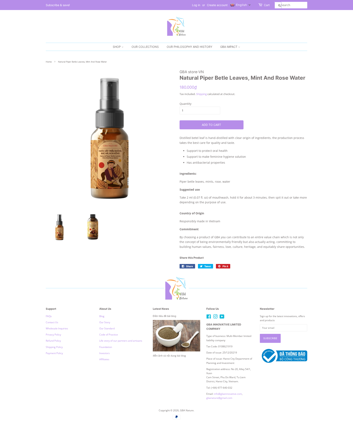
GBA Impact (229, 46)
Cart (267, 5)
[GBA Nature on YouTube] (222, 317)
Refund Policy (53, 340)
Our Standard (107, 328)
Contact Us (52, 322)
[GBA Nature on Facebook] (208, 317)
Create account (217, 5)
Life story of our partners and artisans (120, 340)
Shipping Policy (54, 347)
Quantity (185, 104)
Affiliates (104, 359)
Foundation (105, 347)
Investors (104, 353)
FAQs (49, 316)
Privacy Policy (53, 334)
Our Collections (145, 46)
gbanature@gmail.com (219, 397)
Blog (101, 316)
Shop (117, 46)
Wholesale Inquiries (57, 328)
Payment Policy (54, 353)
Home (49, 61)
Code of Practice (108, 334)
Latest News (161, 308)
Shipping (201, 94)
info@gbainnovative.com (228, 393)
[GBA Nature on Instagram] (215, 317)
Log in (196, 5)
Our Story (104, 322)
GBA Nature (187, 410)
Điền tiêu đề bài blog (164, 316)
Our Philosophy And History (189, 46)
